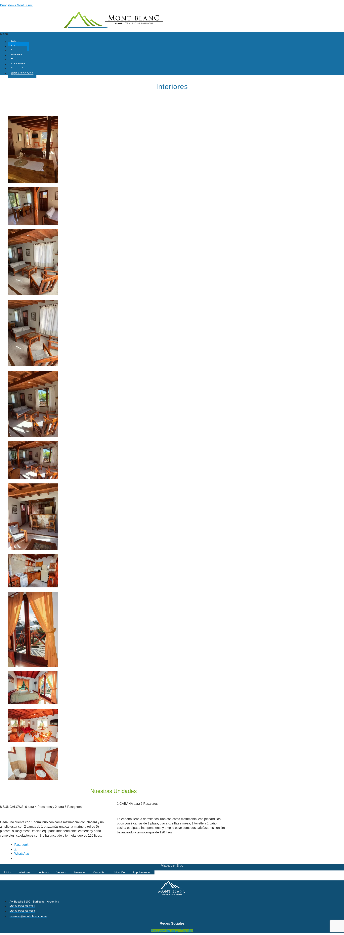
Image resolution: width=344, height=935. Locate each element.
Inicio (7, 872)
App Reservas (22, 73)
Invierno (43, 872)
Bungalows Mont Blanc (16, 5)
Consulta (99, 872)
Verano (61, 872)
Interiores (24, 872)
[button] (172, 34)
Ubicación (118, 872)
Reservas (79, 872)
